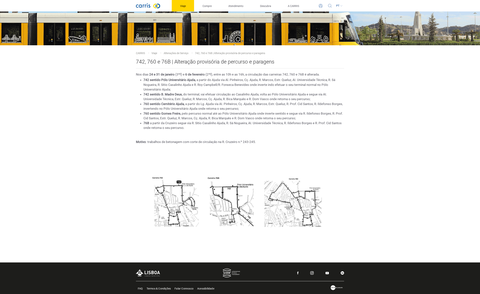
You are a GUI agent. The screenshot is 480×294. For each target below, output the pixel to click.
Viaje (154, 53)
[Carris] (148, 6)
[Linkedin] (342, 273)
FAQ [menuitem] (140, 288)
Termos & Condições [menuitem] (159, 288)
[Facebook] (297, 272)
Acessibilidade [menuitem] (205, 288)
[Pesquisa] (330, 5)
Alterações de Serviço (176, 53)
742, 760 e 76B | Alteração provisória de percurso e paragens (230, 53)
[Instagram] (312, 273)
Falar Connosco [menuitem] (184, 288)
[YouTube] (327, 273)
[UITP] (231, 272)
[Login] (320, 6)
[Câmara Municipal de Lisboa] (148, 273)
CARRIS (140, 53)
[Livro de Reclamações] (336, 288)
